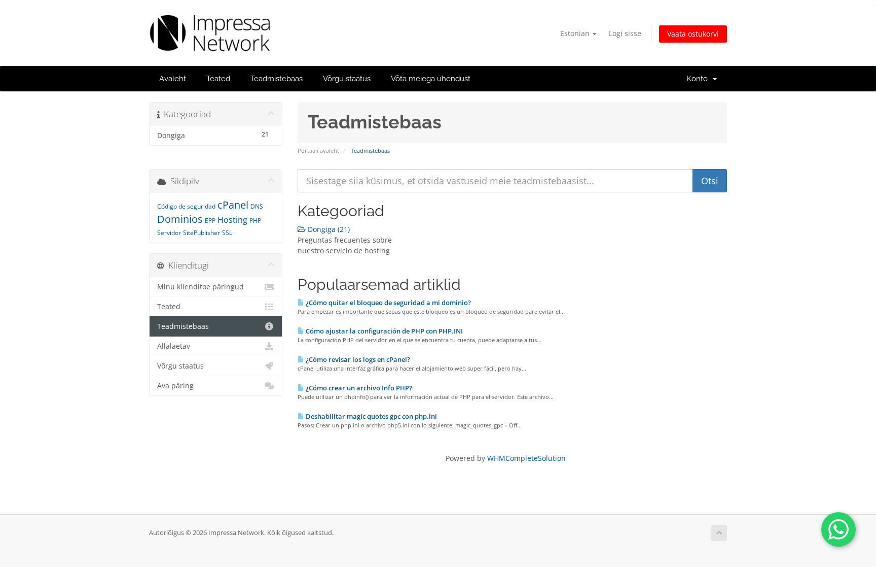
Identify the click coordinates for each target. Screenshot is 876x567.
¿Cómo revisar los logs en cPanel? (357, 359)
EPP (210, 220)
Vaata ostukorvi (693, 34)
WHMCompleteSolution (526, 458)
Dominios (180, 219)
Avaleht (172, 78)
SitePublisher (201, 232)
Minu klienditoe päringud (200, 286)
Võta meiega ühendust (430, 78)
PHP (255, 220)
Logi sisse (625, 33)
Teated (218, 78)
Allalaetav (173, 346)
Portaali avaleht (318, 150)
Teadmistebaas (276, 78)
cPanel (232, 205)
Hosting (232, 219)
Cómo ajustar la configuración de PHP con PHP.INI (383, 331)
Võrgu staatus (347, 78)
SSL (227, 232)
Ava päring (175, 385)
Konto (699, 78)
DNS (256, 206)
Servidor (169, 232)
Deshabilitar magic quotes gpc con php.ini (370, 416)
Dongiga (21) (328, 229)
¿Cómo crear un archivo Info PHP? (358, 387)
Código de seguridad (186, 206)
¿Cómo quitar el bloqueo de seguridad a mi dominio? (387, 302)
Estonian (576, 33)
